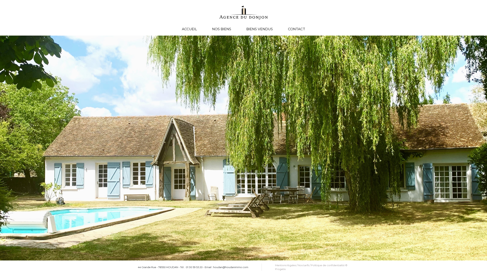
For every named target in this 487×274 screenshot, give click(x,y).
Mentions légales (285, 265)
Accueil (189, 29)
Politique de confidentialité (328, 265)
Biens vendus (259, 29)
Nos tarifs (303, 265)
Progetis (280, 269)
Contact (296, 29)
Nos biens (221, 29)
